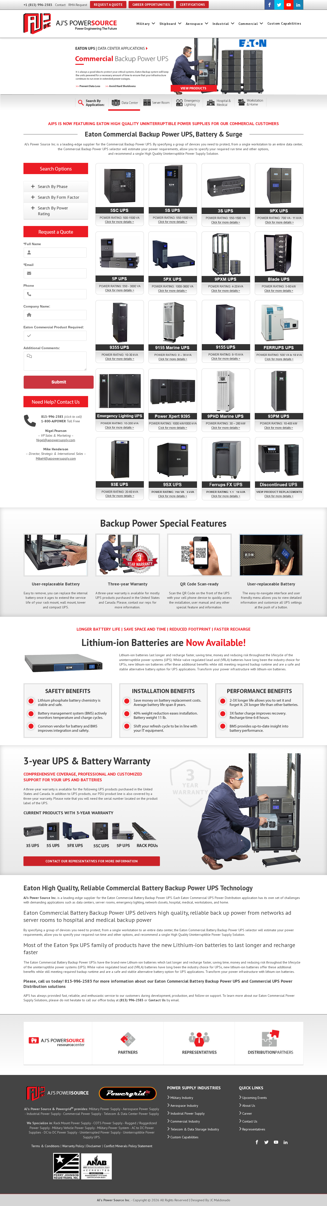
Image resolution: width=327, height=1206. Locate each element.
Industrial (221, 24)
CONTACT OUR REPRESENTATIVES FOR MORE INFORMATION (91, 861)
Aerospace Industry (184, 1105)
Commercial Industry (185, 1121)
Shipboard (167, 24)
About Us (248, 1105)
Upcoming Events (254, 1098)
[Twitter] (279, 5)
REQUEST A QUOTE (108, 4)
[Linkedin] (298, 5)
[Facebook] (269, 5)
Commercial (248, 24)
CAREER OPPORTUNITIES (151, 4)
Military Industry (181, 1098)
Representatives (253, 1129)
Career (247, 1113)
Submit (58, 382)
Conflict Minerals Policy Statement (128, 1146)
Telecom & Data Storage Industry (194, 1129)
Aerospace (194, 24)
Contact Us (249, 1121)
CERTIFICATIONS (192, 4)
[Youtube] (288, 5)
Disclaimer (93, 1146)
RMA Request (77, 5)
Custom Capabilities (284, 23)
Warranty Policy (73, 1146)
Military (143, 24)
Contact (60, 5)
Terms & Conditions (45, 1146)
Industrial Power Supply (187, 1113)
